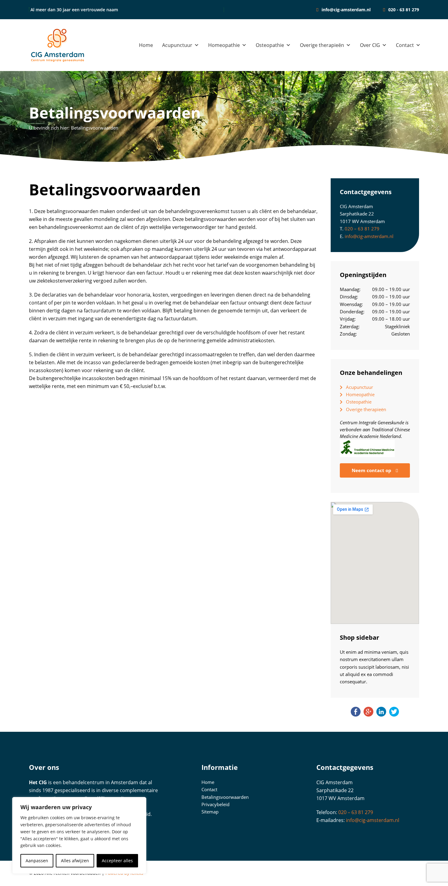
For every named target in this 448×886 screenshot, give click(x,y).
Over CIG (370, 45)
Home (146, 45)
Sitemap (210, 812)
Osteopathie (270, 45)
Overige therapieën (322, 45)
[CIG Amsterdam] (57, 45)
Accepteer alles (117, 860)
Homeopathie (224, 45)
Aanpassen (37, 860)
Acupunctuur (177, 45)
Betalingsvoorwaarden (225, 797)
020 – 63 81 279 (362, 229)
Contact (405, 45)
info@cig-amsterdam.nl (369, 236)
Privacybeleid (215, 804)
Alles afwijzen (75, 860)
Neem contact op (372, 470)
